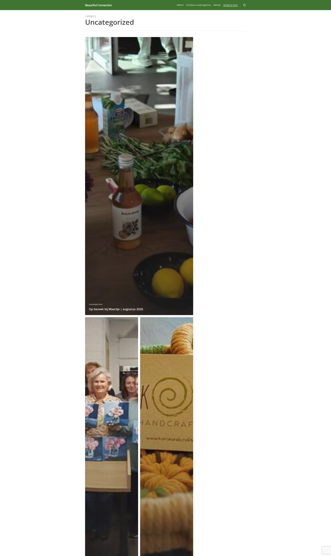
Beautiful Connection (98, 5)
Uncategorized (95, 304)
